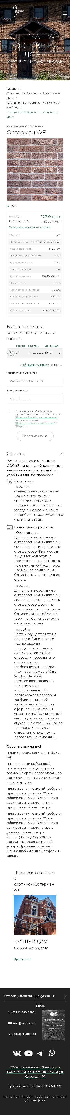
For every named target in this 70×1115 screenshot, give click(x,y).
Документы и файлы (45, 1001)
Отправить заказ (35, 436)
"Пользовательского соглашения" (35, 422)
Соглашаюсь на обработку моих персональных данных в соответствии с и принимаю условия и (38, 418)
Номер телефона (18, 390)
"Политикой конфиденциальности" (36, 417)
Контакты (27, 996)
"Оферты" (21, 425)
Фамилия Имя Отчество (22, 372)
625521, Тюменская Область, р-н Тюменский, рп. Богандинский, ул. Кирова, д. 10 (35, 1072)
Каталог (10, 996)
